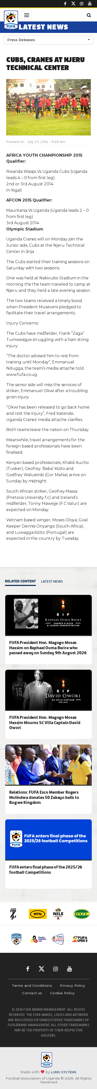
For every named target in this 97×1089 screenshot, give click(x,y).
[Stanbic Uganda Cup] (38, 939)
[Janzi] (16, 914)
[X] (73, 3)
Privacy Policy (72, 985)
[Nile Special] (60, 914)
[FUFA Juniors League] (59, 939)
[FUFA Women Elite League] (17, 939)
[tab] (22, 582)
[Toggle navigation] (26, 15)
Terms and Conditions (32, 985)
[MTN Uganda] (38, 914)
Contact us (32, 993)
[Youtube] (90, 3)
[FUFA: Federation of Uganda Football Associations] (11, 20)
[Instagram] (82, 3)
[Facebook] (65, 3)
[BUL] (82, 913)
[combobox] (48, 40)
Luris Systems (63, 1072)
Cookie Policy (62, 993)
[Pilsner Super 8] (79, 939)
